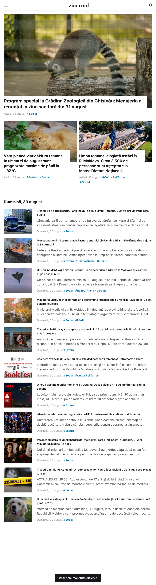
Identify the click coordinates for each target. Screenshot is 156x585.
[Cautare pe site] (151, 5)
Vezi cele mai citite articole (78, 578)
